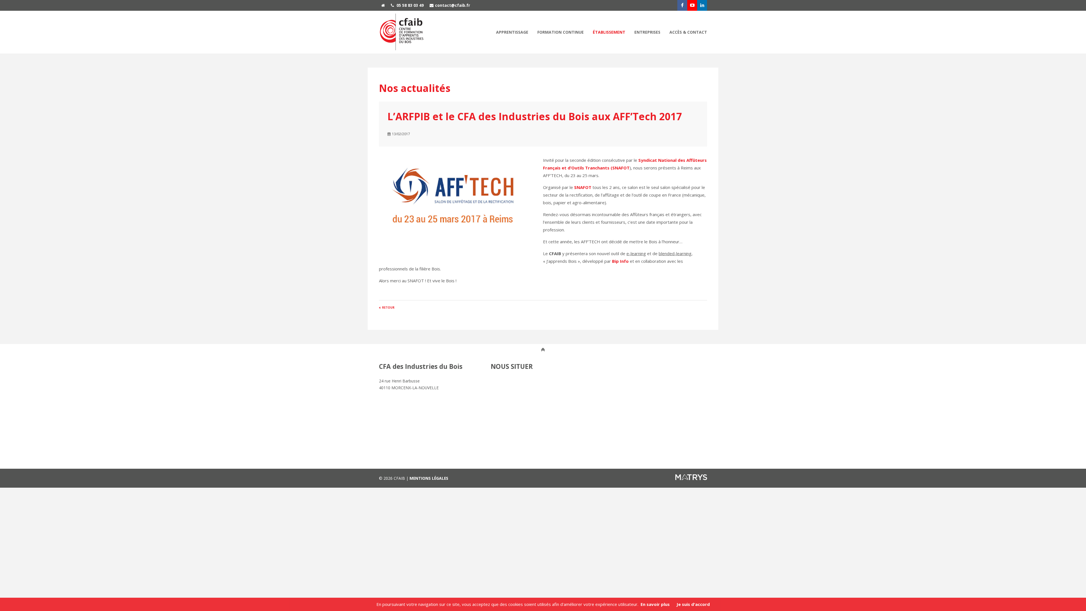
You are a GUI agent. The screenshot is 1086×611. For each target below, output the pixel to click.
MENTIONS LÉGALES (429, 478)
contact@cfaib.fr (452, 5)
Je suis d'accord (693, 604)
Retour (388, 307)
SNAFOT (582, 187)
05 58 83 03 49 (409, 5)
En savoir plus (655, 604)
